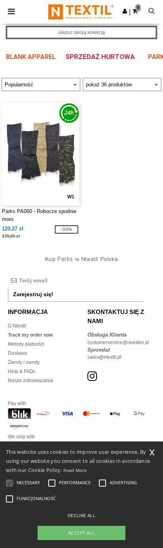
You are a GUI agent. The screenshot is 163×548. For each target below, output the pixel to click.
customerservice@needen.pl (118, 342)
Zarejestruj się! (33, 294)
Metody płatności (26, 344)
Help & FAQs (21, 371)
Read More (75, 470)
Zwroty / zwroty (24, 362)
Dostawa (17, 353)
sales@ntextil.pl (104, 357)
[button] (125, 11)
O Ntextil (17, 326)
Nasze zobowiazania (30, 380)
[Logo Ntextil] (81, 11)
